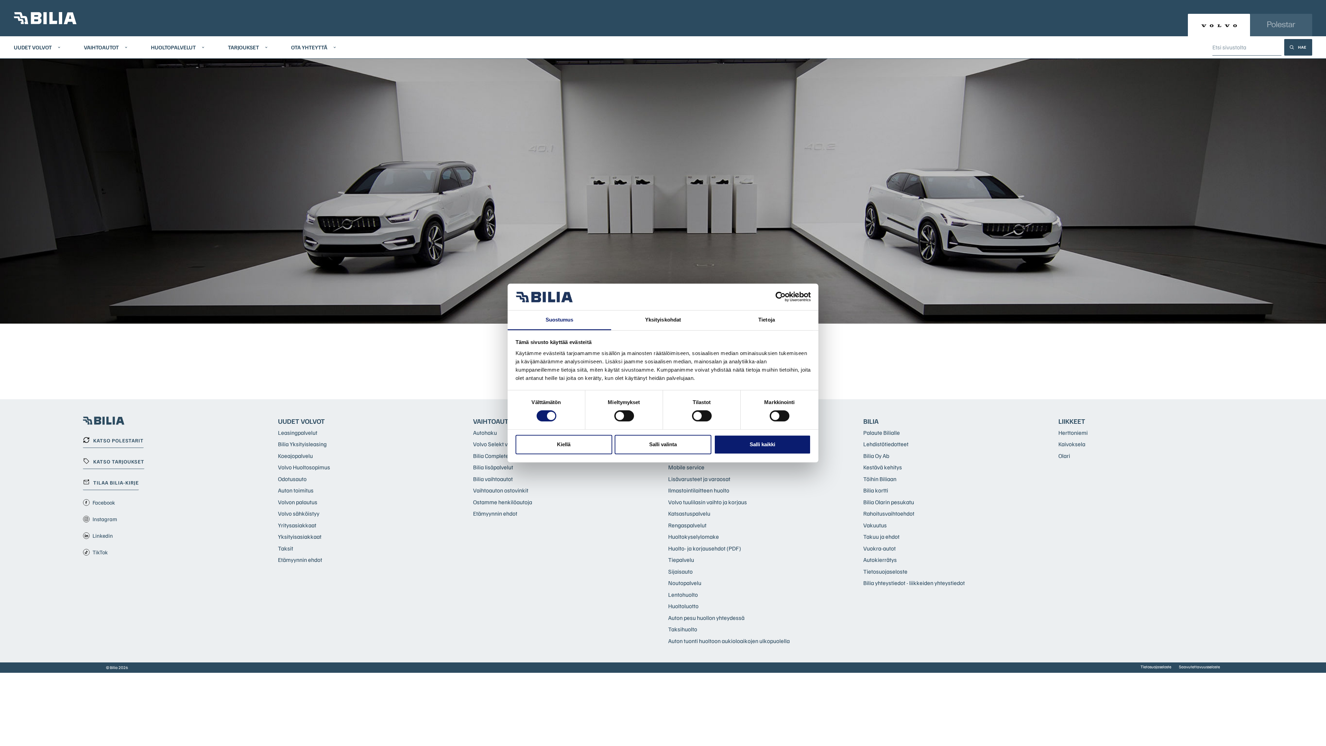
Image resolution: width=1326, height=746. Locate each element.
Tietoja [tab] (766, 320)
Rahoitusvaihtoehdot (888, 513)
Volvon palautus (297, 502)
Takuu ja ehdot (881, 536)
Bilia (870, 421)
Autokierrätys (880, 559)
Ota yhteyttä (309, 47)
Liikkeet (1071, 421)
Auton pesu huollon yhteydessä (706, 617)
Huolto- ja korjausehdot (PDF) (704, 548)
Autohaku (485, 432)
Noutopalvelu (684, 582)
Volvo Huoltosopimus (304, 467)
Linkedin (103, 535)
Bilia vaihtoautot (493, 478)
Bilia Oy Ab (876, 455)
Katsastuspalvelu (689, 513)
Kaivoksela (1071, 444)
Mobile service (686, 467)
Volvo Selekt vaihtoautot (503, 444)
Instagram (105, 519)
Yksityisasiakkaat (299, 536)
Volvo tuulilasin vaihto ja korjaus (707, 502)
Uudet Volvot (33, 47)
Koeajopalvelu (295, 455)
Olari (1064, 455)
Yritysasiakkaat (297, 525)
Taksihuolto (682, 629)
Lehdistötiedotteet (886, 444)
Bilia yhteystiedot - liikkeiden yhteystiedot (914, 582)
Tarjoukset (243, 47)
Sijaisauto (680, 571)
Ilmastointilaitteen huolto (698, 490)
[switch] (624, 415)
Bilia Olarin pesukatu (888, 502)
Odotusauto (292, 478)
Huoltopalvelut (173, 47)
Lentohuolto (683, 594)
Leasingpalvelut (297, 432)
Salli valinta (663, 444)
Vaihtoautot (101, 47)
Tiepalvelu (681, 559)
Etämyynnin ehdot (300, 559)
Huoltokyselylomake (693, 536)
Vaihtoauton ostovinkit (500, 490)
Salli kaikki (762, 444)
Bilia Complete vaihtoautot (505, 455)
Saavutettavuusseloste (1199, 666)
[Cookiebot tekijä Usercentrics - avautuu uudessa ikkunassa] (780, 297)
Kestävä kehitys (882, 467)
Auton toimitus (296, 490)
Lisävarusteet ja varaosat (699, 478)
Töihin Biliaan (879, 478)
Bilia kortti (875, 490)
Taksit (285, 548)
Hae (1302, 47)
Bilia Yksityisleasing (302, 444)
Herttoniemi (1073, 432)
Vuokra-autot (879, 548)
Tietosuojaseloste (885, 571)
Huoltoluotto (683, 606)
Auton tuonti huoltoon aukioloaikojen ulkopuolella (729, 640)
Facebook (104, 502)
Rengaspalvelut (687, 525)
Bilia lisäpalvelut (493, 467)
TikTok (100, 552)
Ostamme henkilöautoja (502, 502)
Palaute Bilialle (881, 432)
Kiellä (563, 444)
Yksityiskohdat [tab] (663, 320)
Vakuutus (875, 525)
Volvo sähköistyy (298, 513)
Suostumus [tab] (560, 320)
